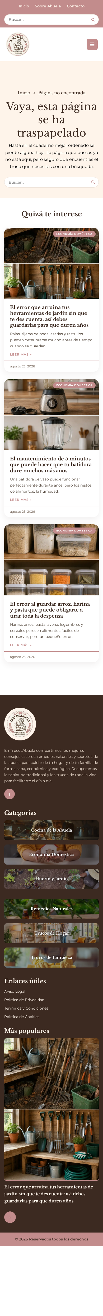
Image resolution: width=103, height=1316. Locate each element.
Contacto (76, 6)
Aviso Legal (14, 991)
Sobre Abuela (48, 6)
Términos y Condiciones (26, 1008)
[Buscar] (93, 20)
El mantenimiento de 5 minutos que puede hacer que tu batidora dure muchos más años (51, 465)
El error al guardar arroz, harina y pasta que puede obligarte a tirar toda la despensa (50, 610)
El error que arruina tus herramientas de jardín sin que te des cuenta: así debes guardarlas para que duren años (49, 316)
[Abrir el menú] (92, 44)
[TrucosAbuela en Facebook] (9, 794)
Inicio (24, 6)
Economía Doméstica (74, 234)
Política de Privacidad (24, 999)
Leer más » (35, 354)
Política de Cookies (21, 1016)
